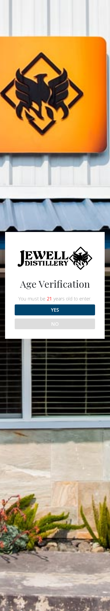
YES (55, 310)
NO (55, 324)
